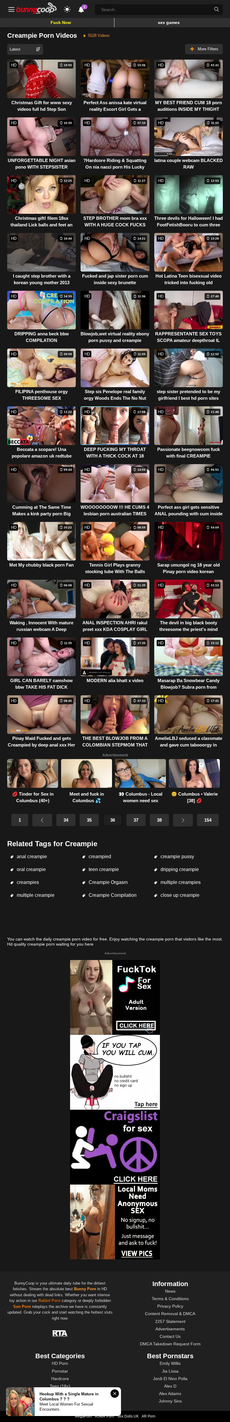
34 (65, 820)
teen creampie (103, 869)
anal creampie (31, 856)
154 (207, 820)
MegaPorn (83, 1416)
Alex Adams (170, 1393)
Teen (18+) (60, 1386)
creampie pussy (176, 856)
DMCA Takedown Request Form (170, 1343)
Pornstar (60, 1371)
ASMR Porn (104, 1416)
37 (136, 820)
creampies (27, 882)
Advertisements (170, 1328)
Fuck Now (61, 22)
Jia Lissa (170, 1371)
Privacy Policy (170, 1306)
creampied (99, 856)
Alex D (170, 1386)
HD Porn (60, 1363)
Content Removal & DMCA (170, 1313)
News (170, 1291)
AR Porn (148, 1416)
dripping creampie (179, 869)
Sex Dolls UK (128, 1416)
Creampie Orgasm (107, 882)
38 (159, 820)
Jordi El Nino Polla (170, 1378)
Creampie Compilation (112, 895)
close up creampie (179, 895)
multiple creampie (35, 895)
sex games (169, 22)
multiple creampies (180, 882)
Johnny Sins (170, 1401)
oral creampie (31, 869)
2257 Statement (170, 1321)
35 (89, 820)
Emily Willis (170, 1363)
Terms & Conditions (170, 1298)
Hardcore (60, 1378)
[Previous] (42, 820)
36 (112, 820)
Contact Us (170, 1336)
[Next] (183, 820)
